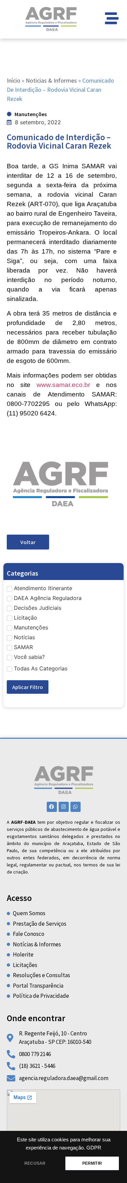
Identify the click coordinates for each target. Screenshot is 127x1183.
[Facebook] (52, 807)
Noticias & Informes (51, 80)
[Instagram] (64, 807)
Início (13, 80)
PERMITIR (92, 1163)
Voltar (28, 542)
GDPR (93, 1147)
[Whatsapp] (75, 807)
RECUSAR (34, 1163)
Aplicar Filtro (27, 687)
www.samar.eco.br (63, 384)
